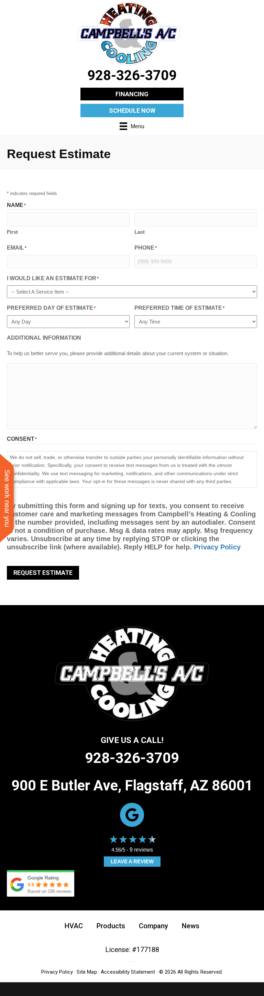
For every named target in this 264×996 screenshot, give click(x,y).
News (190, 926)
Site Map (87, 972)
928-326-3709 (132, 757)
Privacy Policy (217, 547)
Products (111, 926)
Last (139, 232)
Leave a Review (132, 861)
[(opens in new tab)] (132, 814)
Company (153, 926)
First (12, 232)
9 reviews (141, 850)
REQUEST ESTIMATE (43, 572)
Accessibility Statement (128, 972)
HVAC (74, 926)
